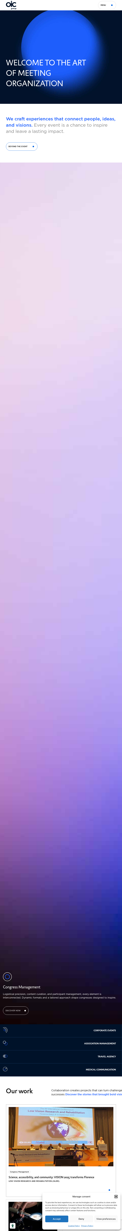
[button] (116, 1196)
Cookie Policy (74, 1226)
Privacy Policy (87, 1226)
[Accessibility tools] (12, 1226)
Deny (81, 1219)
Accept (57, 1219)
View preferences (106, 1219)
